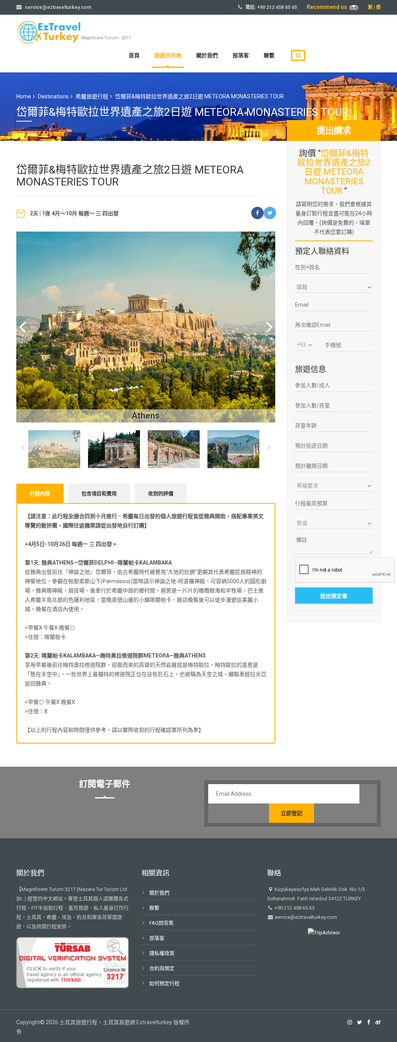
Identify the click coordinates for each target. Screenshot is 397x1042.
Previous (22, 327)
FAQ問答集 (161, 923)
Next (269, 327)
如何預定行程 (164, 983)
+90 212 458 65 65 (277, 7)
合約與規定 (161, 968)
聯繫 (269, 55)
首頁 (134, 55)
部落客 (241, 55)
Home (23, 96)
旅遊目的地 (167, 55)
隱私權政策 (161, 953)
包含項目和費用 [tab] (99, 493)
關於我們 (207, 55)
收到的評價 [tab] (160, 493)
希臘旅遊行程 (92, 96)
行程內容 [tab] (40, 493)
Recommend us (328, 7)
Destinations (53, 96)
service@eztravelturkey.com (58, 7)
